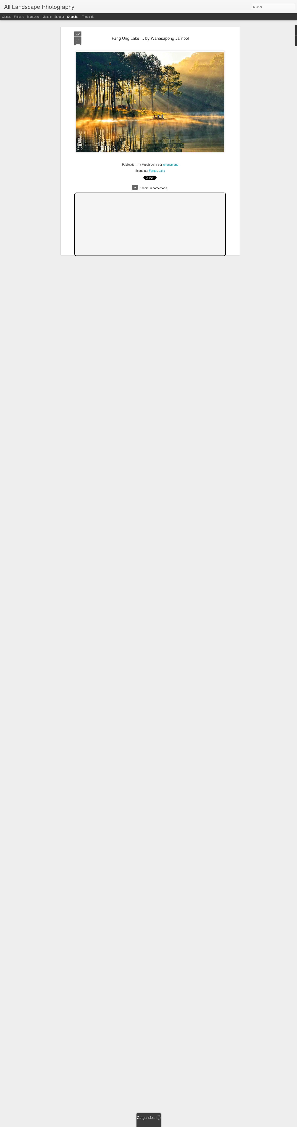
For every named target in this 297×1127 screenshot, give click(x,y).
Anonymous (170, 164)
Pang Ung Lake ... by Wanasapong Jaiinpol (150, 38)
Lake (162, 171)
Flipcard (19, 17)
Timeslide (88, 17)
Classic (6, 17)
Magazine (33, 17)
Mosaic (47, 17)
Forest (153, 171)
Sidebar (59, 17)
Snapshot (73, 17)
